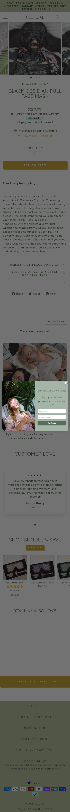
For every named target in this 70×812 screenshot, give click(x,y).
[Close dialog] (66, 383)
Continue (51, 423)
